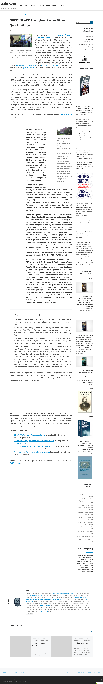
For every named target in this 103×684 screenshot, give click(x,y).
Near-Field (41, 14)
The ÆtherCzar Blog (20, 14)
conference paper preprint (51, 65)
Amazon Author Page (87, 47)
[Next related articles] (91, 631)
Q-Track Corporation (36, 595)
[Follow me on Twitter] (95, 680)
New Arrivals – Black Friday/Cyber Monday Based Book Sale (85, 494)
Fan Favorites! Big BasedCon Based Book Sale (85, 523)
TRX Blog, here (15, 463)
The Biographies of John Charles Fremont (53, 599)
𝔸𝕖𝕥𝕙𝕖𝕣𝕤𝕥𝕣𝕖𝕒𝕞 (88, 41)
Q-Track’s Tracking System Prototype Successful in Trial (34, 441)
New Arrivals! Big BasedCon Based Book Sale (85, 518)
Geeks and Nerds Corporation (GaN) (63, 593)
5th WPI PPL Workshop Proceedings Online (29, 435)
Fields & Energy (43, 611)
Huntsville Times (20, 443)
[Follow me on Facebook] (98, 680)
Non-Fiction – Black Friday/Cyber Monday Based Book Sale (85, 507)
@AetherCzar (89, 36)
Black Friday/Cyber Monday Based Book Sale (85, 513)
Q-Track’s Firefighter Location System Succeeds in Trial (34, 446)
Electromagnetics (32, 14)
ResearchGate (89, 50)
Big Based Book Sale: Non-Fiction (85, 540)
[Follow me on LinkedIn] (101, 680)
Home (11, 14)
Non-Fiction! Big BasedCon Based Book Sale (85, 528)
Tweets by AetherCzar (84, 579)
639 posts (29, 613)
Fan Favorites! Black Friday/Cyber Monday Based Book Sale (85, 501)
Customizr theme (22, 681)
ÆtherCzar (7, 679)
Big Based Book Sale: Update (85, 536)
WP (7, 681)
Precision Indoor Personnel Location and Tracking (32, 452)
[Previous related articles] (87, 631)
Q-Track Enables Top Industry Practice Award (40, 643)
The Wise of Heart (45, 605)
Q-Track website (29, 68)
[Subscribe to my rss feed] (92, 680)
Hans (12, 30)
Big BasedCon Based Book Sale (85, 532)
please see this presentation (26, 65)
